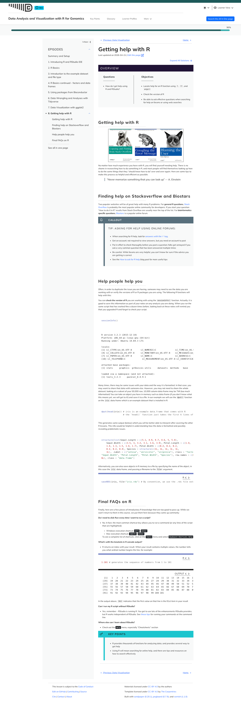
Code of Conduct (85, 686)
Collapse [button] (85, 42)
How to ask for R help (130, 259)
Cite (54, 696)
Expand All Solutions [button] (180, 60)
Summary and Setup (59, 56)
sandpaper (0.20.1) (143, 696)
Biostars (120, 213)
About (69, 696)
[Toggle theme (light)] (206, 8)
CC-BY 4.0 (153, 686)
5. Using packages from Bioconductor (67, 92)
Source (83, 691)
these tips (145, 614)
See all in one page (58, 147)
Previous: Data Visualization (116, 40)
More (146, 18)
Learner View (224, 7)
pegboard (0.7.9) (161, 696)
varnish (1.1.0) (180, 696)
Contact (61, 696)
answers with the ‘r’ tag (156, 236)
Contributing (73, 691)
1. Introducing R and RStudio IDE (65, 61)
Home (186, 40)
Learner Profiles (129, 18)
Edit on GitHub (59, 691)
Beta (41, 8)
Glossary (111, 18)
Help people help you (63, 134)
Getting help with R (62, 119)
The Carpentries (168, 691)
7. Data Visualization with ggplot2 (66, 107)
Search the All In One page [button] (220, 19)
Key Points (95, 18)
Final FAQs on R (60, 140)
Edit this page (134, 55)
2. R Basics (53, 67)
